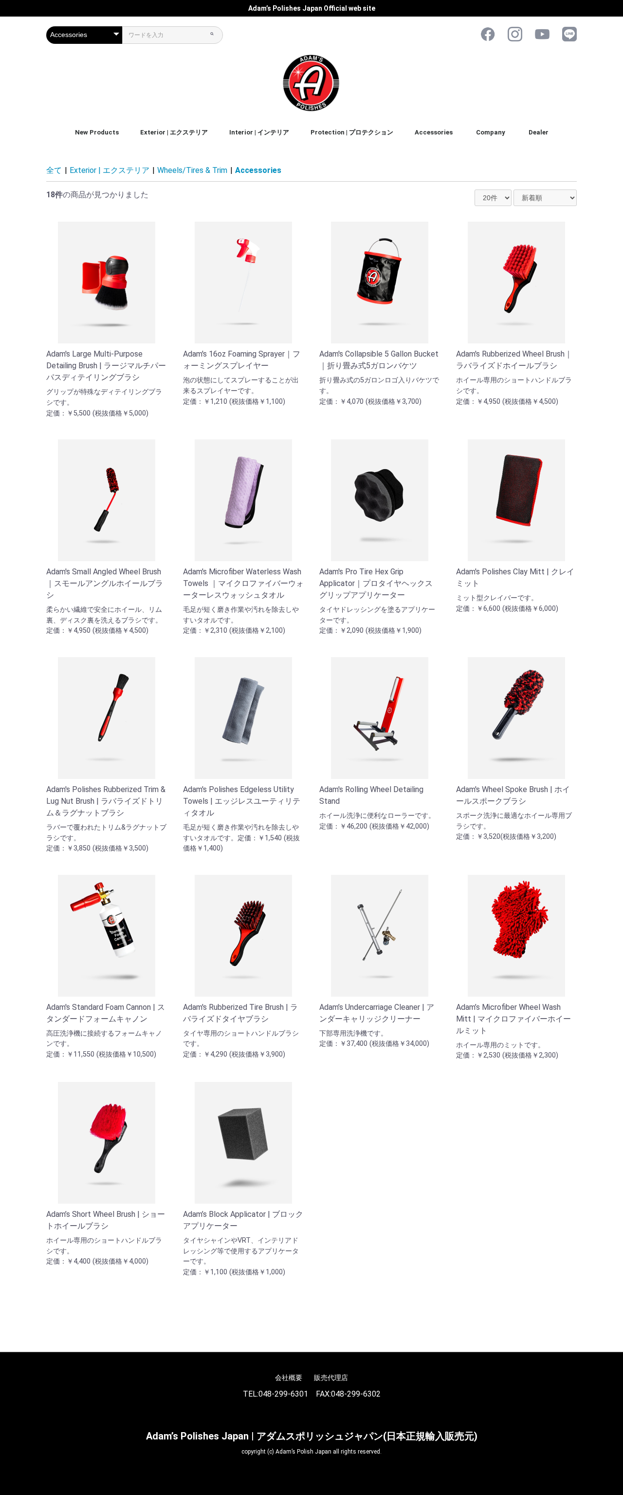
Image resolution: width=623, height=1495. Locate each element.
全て (54, 170)
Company (490, 132)
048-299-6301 (283, 1394)
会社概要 (288, 1377)
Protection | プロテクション (352, 132)
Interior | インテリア (259, 132)
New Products (97, 132)
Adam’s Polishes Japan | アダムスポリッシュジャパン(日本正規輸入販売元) (311, 1436)
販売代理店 (331, 1377)
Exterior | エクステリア (174, 132)
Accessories (434, 132)
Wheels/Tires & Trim (192, 170)
